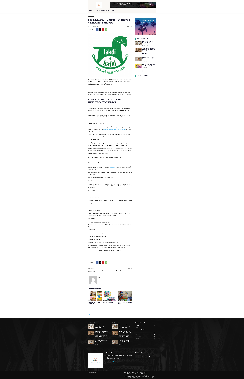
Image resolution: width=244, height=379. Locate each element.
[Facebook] (97, 29)
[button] (154, 9)
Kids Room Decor (97, 14)
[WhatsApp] (106, 29)
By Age (107, 10)
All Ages (89, 300)
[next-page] (91, 306)
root (91, 26)
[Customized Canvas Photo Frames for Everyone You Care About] (138, 59)
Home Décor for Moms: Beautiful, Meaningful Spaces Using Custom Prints (148, 42)
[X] (100, 29)
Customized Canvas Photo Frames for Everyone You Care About (148, 59)
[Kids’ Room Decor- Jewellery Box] (110, 296)
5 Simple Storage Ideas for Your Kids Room (123, 270)
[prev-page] (89, 306)
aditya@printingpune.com (116, 361)
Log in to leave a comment (93, 314)
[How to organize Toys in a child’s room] (125, 296)
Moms (113, 10)
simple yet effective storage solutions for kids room (114, 129)
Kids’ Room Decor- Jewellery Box (110, 302)
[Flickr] (143, 356)
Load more (145, 70)
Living (102, 10)
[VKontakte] (149, 356)
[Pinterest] (103, 29)
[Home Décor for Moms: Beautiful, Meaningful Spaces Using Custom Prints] (138, 43)
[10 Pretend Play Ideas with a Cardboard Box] (95, 296)
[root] (89, 26)
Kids (98, 10)
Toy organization (113, 167)
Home (89, 14)
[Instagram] (146, 356)
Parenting (91, 10)
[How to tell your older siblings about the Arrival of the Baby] (138, 66)
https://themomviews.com (102, 279)
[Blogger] (136, 356)
